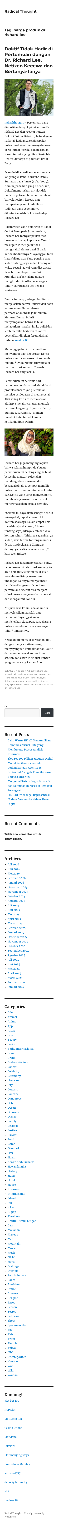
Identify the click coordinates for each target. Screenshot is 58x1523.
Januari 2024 (16, 986)
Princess (13, 1293)
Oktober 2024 (16, 946)
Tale (10, 1334)
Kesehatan (14, 1216)
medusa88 (11, 1500)
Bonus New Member (17, 1464)
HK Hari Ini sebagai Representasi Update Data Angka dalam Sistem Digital (29, 799)
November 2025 (18, 891)
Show (11, 1320)
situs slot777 (12, 1473)
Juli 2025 (13, 905)
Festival (13, 1125)
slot (7, 1491)
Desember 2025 (18, 887)
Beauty (12, 1039)
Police (11, 1279)
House (12, 1184)
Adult (11, 1012)
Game (11, 1143)
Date (11, 1103)
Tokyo (12, 1347)
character (14, 1080)
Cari (7, 706)
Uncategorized (17, 1357)
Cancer (12, 1066)
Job (10, 1202)
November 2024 (18, 941)
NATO (11, 1257)
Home (11, 1175)
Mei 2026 (14, 873)
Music (11, 1252)
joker (11, 1207)
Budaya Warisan (18, 1062)
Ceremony (14, 1075)
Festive (12, 1130)
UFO (10, 1352)
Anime (12, 1021)
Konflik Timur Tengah (22, 1221)
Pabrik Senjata (17, 1275)
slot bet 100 (12, 1400)
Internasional (16, 1193)
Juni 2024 (14, 964)
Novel (11, 1261)
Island (12, 1198)
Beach (11, 1035)
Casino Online (13, 1427)
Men (11, 1239)
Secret (12, 1311)
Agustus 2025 (16, 900)
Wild (11, 1370)
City (10, 1085)
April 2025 (14, 918)
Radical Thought (21, 11)
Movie (12, 1248)
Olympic (13, 1270)
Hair (10, 1153)
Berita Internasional (21, 1048)
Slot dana (11, 1436)
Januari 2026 (16, 882)
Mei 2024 (14, 968)
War (10, 1366)
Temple (12, 1343)
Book (11, 1053)
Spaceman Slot (17, 1325)
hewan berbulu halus (21, 1162)
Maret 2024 (15, 977)
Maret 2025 (15, 923)
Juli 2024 (13, 959)
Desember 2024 (18, 937)
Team (11, 1338)
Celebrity (13, 1071)
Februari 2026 (17, 878)
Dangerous (15, 1098)
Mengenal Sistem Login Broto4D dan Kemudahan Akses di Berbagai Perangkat (30, 786)
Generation (15, 1148)
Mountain (14, 1243)
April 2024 (14, 973)
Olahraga (13, 1266)
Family (12, 1121)
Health (12, 1157)
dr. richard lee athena (36, 681)
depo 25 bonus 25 (16, 1482)
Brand (11, 1057)
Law (10, 1225)
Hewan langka (17, 1166)
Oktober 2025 (16, 896)
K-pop (12, 1211)
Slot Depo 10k (13, 1418)
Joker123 (10, 1446)
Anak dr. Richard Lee (15, 674)
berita (21, 671)
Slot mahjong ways (17, 1455)
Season (12, 1307)
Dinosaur (13, 1112)
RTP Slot (10, 1409)
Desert (12, 1107)
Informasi (14, 1189)
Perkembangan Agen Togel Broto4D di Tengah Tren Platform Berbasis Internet (29, 772)
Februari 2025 (17, 928)
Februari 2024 (17, 982)
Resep (11, 1302)
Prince (12, 1289)
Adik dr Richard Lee (37, 671)
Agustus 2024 (16, 955)
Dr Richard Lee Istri (37, 674)
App (10, 1026)
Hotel (11, 1180)
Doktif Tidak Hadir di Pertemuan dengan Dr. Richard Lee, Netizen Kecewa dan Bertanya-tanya (29, 60)
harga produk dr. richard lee (19, 684)
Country (13, 1094)
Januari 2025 (16, 932)
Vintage (13, 1361)
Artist (11, 1030)
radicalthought (14, 122)
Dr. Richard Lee (34, 677)
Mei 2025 (14, 914)
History (12, 1171)
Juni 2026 (14, 869)
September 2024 (18, 950)
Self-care (13, 1316)
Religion (13, 1298)
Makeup (13, 1234)
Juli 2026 (13, 864)
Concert (13, 1089)
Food (11, 1139)
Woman (13, 1375)
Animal (12, 1017)
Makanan (14, 1230)
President (14, 1284)
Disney (12, 1116)
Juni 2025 (14, 909)
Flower (12, 1134)
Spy (10, 1329)
